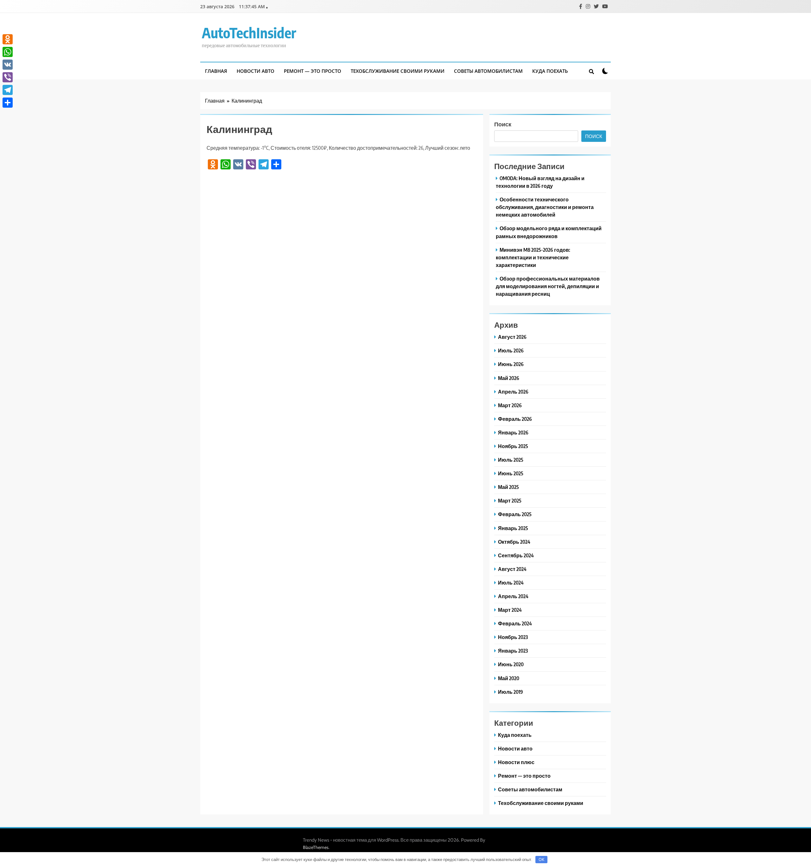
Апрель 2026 (513, 391)
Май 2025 (508, 487)
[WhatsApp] (7, 52)
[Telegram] (7, 90)
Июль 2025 (510, 459)
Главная (216, 71)
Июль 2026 (511, 350)
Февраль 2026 (515, 418)
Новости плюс (516, 762)
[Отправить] (7, 102)
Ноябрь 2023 (513, 637)
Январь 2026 (513, 432)
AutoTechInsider (249, 32)
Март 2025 (509, 500)
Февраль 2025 (515, 514)
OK (541, 859)
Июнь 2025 (510, 473)
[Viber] (7, 77)
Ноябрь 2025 (513, 446)
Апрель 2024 (513, 596)
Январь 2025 (513, 528)
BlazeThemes (316, 847)
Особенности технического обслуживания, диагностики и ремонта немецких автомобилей (545, 207)
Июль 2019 (510, 691)
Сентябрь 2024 (516, 555)
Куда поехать (550, 71)
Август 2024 (512, 569)
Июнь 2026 (511, 364)
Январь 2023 (513, 650)
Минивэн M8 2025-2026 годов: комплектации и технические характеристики (533, 257)
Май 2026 (508, 378)
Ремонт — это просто (312, 71)
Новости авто (255, 71)
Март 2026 (510, 405)
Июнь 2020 (511, 664)
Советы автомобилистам (488, 71)
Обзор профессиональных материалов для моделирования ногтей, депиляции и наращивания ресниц (548, 286)
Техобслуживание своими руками (397, 71)
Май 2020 (508, 678)
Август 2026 (512, 336)
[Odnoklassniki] (7, 39)
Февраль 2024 (515, 623)
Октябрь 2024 (514, 541)
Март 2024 (510, 609)
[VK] (7, 64)
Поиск (502, 124)
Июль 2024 (511, 582)
